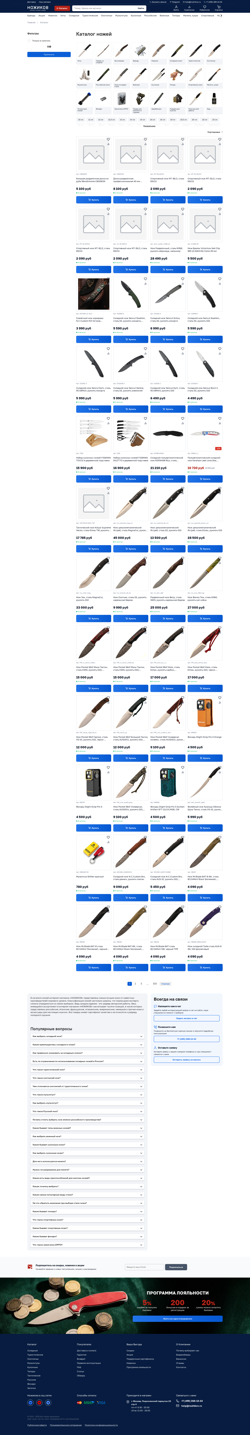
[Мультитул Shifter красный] (93, 852)
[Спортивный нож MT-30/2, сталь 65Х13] (93, 224)
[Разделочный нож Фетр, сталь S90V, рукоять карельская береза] (167, 573)
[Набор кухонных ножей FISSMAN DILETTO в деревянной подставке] (130, 433)
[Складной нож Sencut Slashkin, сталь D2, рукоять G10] (205, 294)
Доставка (31, 2)
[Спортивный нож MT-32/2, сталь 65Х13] (205, 154)
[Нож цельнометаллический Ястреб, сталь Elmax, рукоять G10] (205, 503)
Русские (31, 1379)
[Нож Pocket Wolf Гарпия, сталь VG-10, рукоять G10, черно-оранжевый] (93, 712)
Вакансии (181, 1359)
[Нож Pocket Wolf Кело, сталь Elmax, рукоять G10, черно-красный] (205, 643)
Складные (32, 1350)
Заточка (31, 1388)
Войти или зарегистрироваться (177, 1319)
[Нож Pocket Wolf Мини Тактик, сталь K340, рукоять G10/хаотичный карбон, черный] (130, 643)
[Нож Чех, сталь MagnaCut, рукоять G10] (93, 573)
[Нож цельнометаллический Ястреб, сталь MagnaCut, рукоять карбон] (130, 503)
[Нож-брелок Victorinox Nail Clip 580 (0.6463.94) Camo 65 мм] (205, 224)
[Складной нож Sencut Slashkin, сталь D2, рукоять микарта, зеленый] (130, 294)
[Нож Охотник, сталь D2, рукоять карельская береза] (130, 573)
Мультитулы (33, 1363)
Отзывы (180, 1363)
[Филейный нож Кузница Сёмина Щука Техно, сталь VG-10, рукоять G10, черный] (205, 782)
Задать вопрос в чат (186, 1018)
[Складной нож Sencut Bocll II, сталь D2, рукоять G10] (205, 363)
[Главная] (37, 8)
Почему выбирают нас (187, 1350)
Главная (31, 22)
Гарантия (81, 1354)
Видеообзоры (183, 1354)
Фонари (31, 1384)
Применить (49, 54)
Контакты (181, 1367)
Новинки (131, 1363)
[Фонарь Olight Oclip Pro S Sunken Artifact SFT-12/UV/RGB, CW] (167, 782)
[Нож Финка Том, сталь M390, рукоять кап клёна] (205, 573)
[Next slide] (221, 16)
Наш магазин (45, 2)
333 (155, 983)
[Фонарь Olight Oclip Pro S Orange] (205, 712)
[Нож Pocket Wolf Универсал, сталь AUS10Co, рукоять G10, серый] (130, 782)
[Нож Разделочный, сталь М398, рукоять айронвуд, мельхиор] (167, 224)
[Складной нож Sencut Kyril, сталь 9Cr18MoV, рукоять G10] (167, 363)
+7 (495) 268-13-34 (186, 1039)
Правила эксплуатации (89, 1363)
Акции (130, 1354)
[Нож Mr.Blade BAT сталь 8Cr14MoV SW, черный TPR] (167, 922)
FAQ (79, 1367)
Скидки (130, 1350)
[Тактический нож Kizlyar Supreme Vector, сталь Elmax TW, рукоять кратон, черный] (93, 503)
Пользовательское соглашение (66, 1425)
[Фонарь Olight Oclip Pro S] (93, 782)
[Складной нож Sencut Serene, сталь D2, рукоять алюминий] (130, 363)
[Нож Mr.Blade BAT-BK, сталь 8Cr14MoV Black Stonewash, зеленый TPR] (130, 922)
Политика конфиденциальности (101, 1425)
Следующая (165, 984)
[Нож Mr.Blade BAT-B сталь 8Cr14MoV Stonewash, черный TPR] (93, 922)
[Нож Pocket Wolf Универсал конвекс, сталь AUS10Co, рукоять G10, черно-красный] (167, 712)
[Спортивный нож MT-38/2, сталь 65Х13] (167, 154)
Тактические (33, 1375)
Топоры (31, 1371)
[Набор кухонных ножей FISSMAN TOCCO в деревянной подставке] (93, 433)
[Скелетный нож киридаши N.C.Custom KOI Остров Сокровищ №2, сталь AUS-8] (93, 294)
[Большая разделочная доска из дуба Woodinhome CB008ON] (93, 154)
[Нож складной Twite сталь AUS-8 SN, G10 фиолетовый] (205, 922)
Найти (141, 8)
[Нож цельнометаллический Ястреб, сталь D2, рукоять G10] (167, 503)
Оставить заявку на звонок (187, 1059)
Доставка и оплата (86, 1350)
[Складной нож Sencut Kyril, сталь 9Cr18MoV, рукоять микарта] (93, 363)
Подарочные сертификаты (140, 1359)
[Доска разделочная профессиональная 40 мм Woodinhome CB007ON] (130, 154)
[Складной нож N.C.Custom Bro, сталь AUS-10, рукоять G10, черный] (167, 852)
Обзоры (81, 1375)
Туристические (35, 1354)
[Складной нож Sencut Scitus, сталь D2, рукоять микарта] (167, 294)
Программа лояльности (139, 1367)
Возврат (81, 1359)
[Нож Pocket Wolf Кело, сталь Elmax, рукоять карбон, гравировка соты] (167, 643)
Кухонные (32, 1367)
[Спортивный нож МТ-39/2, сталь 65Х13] (130, 224)
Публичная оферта (37, 1425)
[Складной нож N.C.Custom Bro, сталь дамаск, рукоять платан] (130, 852)
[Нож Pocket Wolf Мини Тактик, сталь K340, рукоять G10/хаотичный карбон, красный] (93, 643)
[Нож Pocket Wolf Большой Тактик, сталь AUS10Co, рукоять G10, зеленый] (130, 712)
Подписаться (176, 1267)
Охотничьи (33, 1359)
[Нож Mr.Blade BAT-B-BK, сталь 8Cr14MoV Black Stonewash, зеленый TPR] (205, 852)
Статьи (80, 1371)
